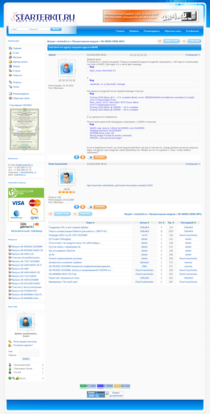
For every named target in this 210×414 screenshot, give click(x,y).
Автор (143, 222)
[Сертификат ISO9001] (24, 150)
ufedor (144, 239)
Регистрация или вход (24, 341)
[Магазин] (10, 58)
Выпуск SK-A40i (20, 268)
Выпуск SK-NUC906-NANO (26, 283)
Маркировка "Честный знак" (63, 282)
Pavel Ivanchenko (58, 164)
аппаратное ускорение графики (65, 262)
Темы (89, 222)
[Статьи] (10, 71)
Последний (187, 222)
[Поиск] (10, 87)
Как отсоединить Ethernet (62, 250)
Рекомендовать (152, 31)
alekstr (52, 55)
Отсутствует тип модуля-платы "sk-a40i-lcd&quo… (75, 243)
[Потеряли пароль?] (10, 346)
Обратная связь (173, 31)
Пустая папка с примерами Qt (64, 247)
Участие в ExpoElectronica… (27, 257)
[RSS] (122, 388)
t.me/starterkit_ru (27, 172)
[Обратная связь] (10, 99)
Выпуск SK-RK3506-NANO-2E (27, 250)
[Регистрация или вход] (10, 342)
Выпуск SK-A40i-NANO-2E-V (27, 265)
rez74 (144, 235)
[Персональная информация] (97, 158)
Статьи (16, 71)
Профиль (134, 31)
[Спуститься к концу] (76, 158)
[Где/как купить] (10, 62)
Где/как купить (20, 62)
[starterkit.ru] (42, 22)
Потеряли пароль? (23, 345)
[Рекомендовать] (10, 94)
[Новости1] (10, 76)
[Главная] (10, 49)
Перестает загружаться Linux (64, 278)
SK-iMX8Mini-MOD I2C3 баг (63, 274)
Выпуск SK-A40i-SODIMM (25, 280)
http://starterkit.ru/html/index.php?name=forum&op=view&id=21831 (120, 185)
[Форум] (10, 67)
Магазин (17, 57)
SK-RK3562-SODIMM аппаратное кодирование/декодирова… (80, 266)
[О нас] (10, 53)
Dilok (144, 266)
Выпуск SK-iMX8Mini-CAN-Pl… (27, 294)
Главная (120, 31)
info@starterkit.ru (24, 165)
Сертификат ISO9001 (21, 105)
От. (160, 222)
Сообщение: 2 (193, 164)
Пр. (170, 222)
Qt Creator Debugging (60, 239)
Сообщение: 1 (193, 55)
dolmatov (144, 262)
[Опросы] (10, 83)
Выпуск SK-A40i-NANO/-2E (26, 272)
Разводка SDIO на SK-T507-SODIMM (68, 235)
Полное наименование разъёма (65, 258)
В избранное (192, 31)
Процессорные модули (85, 41)
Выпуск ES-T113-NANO (24, 276)
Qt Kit (51, 254)
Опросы (17, 82)
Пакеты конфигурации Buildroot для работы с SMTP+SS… (79, 231)
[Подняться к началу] (83, 158)
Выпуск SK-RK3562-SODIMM (27, 246)
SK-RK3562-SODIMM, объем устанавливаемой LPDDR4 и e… (81, 270)
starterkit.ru (20, 175)
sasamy (188, 262)
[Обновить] (10, 378)
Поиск (16, 87)
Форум (16, 66)
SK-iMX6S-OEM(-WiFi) (112, 41)
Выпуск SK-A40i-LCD (23, 254)
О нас (16, 53)
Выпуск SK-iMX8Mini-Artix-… (26, 298)
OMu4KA (144, 227)
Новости (17, 75)
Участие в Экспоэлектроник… (27, 287)
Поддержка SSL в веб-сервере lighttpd (68, 227)
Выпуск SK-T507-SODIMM (25, 261)
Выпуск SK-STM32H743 (24, 291)
